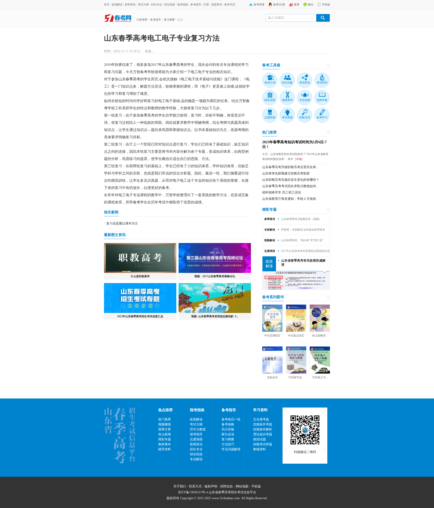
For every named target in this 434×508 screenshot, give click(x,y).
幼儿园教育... (320, 335)
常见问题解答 (231, 449)
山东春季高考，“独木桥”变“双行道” (302, 240)
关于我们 (179, 486)
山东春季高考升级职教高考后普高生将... (290, 167)
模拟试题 (259, 439)
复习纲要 (169, 19)
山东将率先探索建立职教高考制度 (286, 173)
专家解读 (269, 229)
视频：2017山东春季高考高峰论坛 (214, 276)
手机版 (326, 4)
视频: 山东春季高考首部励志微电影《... (214, 316)
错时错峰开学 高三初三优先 (281, 192)
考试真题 (287, 117)
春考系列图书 (273, 297)
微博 (296, 4)
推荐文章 (164, 429)
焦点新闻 (164, 434)
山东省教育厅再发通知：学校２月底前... (290, 198)
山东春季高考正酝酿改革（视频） (301, 219)
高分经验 (228, 429)
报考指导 (196, 434)
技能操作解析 (262, 429)
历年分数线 (198, 429)
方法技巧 (228, 444)
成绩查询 (216, 4)
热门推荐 (269, 132)
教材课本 (164, 444)
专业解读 (196, 459)
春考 (136, 202)
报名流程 (269, 100)
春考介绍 (269, 82)
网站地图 (242, 486)
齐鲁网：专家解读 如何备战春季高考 (303, 229)
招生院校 (169, 4)
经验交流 (304, 117)
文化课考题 (261, 419)
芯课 (206, 4)
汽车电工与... (320, 377)
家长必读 (228, 434)
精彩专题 (269, 209)
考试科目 (304, 82)
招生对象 (287, 82)
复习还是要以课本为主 (122, 223)
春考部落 (259, 4)
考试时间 (322, 82)
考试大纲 (143, 4)
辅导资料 (164, 449)
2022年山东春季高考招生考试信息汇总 (140, 316)
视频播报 (164, 424)
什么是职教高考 (140, 276)
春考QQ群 (279, 4)
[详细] (298, 159)
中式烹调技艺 (272, 335)
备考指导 (195, 4)
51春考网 (141, 19)
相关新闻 (111, 212)
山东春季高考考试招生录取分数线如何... (290, 186)
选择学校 (322, 100)
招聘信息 (226, 486)
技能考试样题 (262, 444)
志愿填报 (269, 117)
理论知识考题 (262, 434)
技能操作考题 (262, 424)
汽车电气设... (296, 377)
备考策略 (228, 424)
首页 (106, 4)
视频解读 (269, 240)
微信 (310, 4)
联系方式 (195, 486)
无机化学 (272, 377)
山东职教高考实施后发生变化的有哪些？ (290, 179)
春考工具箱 (271, 65)
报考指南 (182, 4)
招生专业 (156, 4)
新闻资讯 (130, 4)
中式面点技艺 (296, 335)
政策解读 (117, 4)
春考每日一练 (231, 419)
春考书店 (229, 4)
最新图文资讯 (115, 235)
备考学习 (322, 117)
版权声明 (211, 486)
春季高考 (176, 65)
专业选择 (304, 100)
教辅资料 (259, 449)
